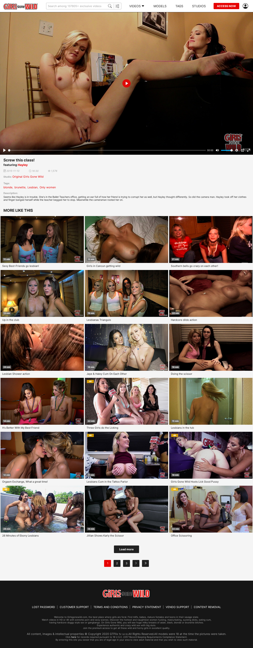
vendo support (177, 607)
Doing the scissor (181, 373)
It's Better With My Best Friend (20, 427)
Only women (48, 187)
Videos (135, 6)
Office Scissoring (181, 535)
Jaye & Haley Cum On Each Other (107, 373)
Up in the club (10, 320)
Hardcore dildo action (184, 320)
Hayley (23, 165)
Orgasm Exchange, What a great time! (25, 481)
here (73, 637)
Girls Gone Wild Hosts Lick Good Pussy (195, 481)
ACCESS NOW (226, 6)
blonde (7, 187)
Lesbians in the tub (182, 427)
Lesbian (33, 187)
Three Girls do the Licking (102, 427)
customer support (74, 607)
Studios (199, 6)
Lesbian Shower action (16, 373)
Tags (179, 6)
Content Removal (207, 607)
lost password (43, 607)
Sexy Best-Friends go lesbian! (20, 266)
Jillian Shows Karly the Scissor (105, 535)
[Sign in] (246, 6)
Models (160, 6)
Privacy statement (146, 607)
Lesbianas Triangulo (99, 320)
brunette (19, 187)
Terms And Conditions (110, 607)
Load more (126, 549)
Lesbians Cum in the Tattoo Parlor (107, 481)
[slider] (107, 150)
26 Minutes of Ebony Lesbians (20, 535)
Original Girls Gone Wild (28, 176)
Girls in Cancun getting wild (103, 266)
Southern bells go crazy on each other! (194, 266)
